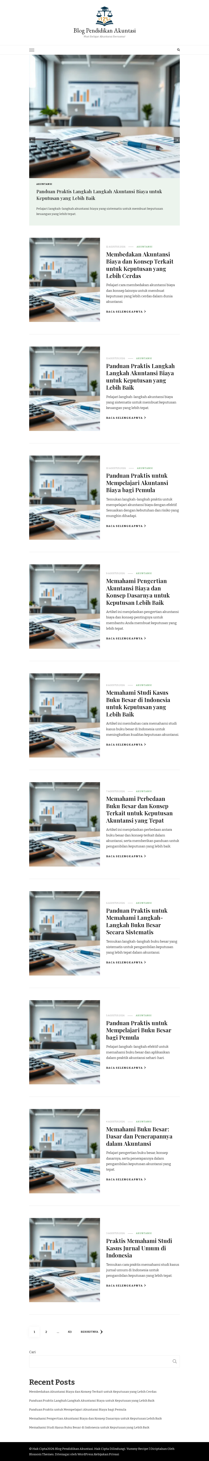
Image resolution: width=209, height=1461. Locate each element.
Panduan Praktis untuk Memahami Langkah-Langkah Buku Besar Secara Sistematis (137, 921)
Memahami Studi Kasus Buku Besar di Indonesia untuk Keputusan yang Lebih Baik (138, 703)
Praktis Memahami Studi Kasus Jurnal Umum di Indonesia (139, 1248)
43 (71, 1332)
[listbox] (104, 140)
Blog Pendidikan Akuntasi (104, 30)
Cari (32, 1352)
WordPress (85, 1454)
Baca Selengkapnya (124, 311)
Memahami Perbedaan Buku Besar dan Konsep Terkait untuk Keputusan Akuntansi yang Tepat (139, 809)
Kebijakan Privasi (106, 1454)
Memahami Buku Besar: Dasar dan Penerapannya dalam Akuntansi (139, 1136)
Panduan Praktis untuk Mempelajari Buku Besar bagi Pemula (138, 1030)
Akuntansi (120, 184)
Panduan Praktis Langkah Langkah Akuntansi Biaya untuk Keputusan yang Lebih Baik (140, 376)
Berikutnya (89, 1331)
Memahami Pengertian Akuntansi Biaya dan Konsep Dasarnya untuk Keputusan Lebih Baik (138, 591)
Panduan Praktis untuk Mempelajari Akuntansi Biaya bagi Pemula (137, 482)
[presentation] (32, 140)
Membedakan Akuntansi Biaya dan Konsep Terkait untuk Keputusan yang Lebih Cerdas (139, 264)
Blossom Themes (41, 1454)
